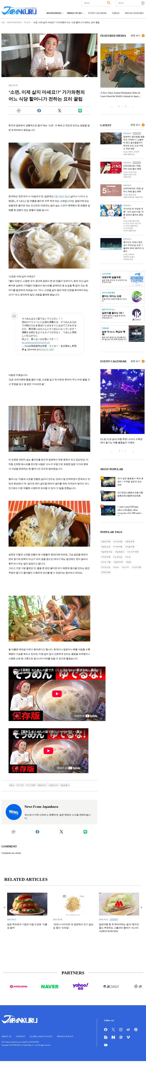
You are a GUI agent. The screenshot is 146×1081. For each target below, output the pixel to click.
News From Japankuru (41, 806)
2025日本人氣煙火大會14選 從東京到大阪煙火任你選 (130, 494)
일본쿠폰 (139, 197)
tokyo (116, 567)
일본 (129, 562)
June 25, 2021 (47, 349)
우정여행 (106, 557)
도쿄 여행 (106, 562)
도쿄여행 (118, 541)
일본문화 (130, 541)
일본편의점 (107, 552)
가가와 (21, 785)
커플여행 (130, 547)
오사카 (138, 223)
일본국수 (43, 785)
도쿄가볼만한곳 (130, 231)
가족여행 (118, 547)
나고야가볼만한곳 (131, 226)
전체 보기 (135, 35)
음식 (12, 785)
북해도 (131, 254)
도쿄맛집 (118, 557)
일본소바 (54, 785)
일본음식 (65, 785)
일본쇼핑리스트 (130, 174)
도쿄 (131, 172)
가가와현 (31, 785)
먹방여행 (106, 572)
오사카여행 (133, 552)
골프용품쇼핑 (129, 154)
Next (133, 105)
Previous (111, 105)
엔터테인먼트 (134, 221)
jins (135, 172)
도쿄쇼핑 (106, 567)
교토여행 (137, 567)
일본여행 (106, 541)
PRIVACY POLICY (65, 1036)
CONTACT (20, 1036)
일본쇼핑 (132, 195)
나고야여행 (128, 228)
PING (131, 152)
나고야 (126, 223)
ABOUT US (6, 1036)
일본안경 (127, 177)
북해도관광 (128, 259)
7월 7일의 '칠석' (62, 196)
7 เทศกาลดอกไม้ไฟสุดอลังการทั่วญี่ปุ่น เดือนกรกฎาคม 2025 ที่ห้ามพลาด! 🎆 (130, 510)
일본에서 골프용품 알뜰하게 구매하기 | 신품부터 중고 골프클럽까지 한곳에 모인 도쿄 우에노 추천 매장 (133, 143)
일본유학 (119, 562)
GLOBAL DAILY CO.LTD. (41, 1036)
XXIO (137, 152)
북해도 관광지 (129, 257)
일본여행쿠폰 (129, 197)
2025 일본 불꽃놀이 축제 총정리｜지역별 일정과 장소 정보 (130, 481)
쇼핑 (126, 152)
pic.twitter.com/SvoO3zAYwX (36, 342)
